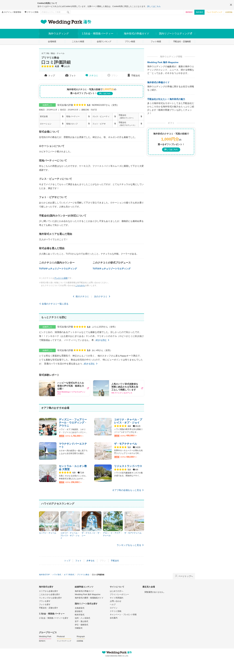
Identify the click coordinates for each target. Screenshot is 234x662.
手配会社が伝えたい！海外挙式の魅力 (166, 99)
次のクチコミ (100, 296)
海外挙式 (199, 12)
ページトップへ (185, 576)
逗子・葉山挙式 (81, 621)
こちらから (80, 285)
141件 (67, 66)
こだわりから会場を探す (49, 594)
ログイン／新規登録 (12, 12)
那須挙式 (78, 611)
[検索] (68, 12)
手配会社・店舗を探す (48, 608)
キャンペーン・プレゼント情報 (123, 614)
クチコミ (93, 75)
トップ (51, 75)
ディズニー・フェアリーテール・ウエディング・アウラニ (73, 422)
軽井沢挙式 (79, 615)
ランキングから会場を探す (50, 598)
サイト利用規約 (116, 598)
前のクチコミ (82, 296)
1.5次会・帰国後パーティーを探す (53, 618)
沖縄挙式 (78, 628)
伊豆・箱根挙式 (81, 625)
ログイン (113, 608)
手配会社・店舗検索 (182, 41)
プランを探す (44, 601)
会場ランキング (104, 41)
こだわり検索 (78, 41)
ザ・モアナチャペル (125, 443)
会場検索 (52, 41)
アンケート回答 (61, 278)
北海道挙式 (79, 608)
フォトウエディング (214, 12)
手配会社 (135, 75)
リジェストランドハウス (128, 466)
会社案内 (113, 618)
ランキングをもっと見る (129, 545)
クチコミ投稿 (32, 12)
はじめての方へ (116, 591)
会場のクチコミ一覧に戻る (55, 303)
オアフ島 (45, 53)
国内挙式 (189, 12)
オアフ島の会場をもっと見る (126, 490)
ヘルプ (113, 604)
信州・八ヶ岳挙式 (82, 618)
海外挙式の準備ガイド (158, 82)
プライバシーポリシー (119, 594)
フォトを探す (44, 604)
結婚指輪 (228, 12)
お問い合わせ (115, 601)
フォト (72, 75)
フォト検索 (156, 41)
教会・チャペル (57, 53)
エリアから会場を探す (48, 591)
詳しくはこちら (154, 6)
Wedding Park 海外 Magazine (162, 62)
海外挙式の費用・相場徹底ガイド (89, 598)
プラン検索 (130, 41)
